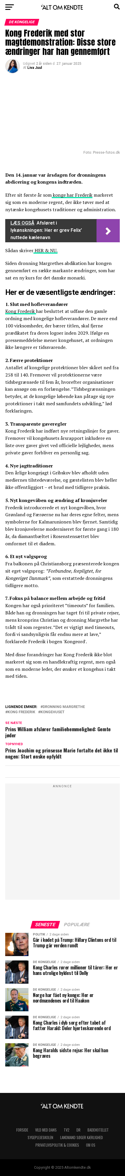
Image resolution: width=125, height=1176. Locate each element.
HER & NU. (45, 250)
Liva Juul (34, 68)
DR (78, 1130)
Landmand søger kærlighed (81, 1137)
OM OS (90, 1145)
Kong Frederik (20, 311)
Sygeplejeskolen (40, 1137)
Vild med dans (46, 1130)
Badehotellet (98, 1130)
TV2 (66, 1130)
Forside (22, 1130)
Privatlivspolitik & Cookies (57, 1145)
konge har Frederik (72, 195)
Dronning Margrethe (64, 707)
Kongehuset (52, 712)
